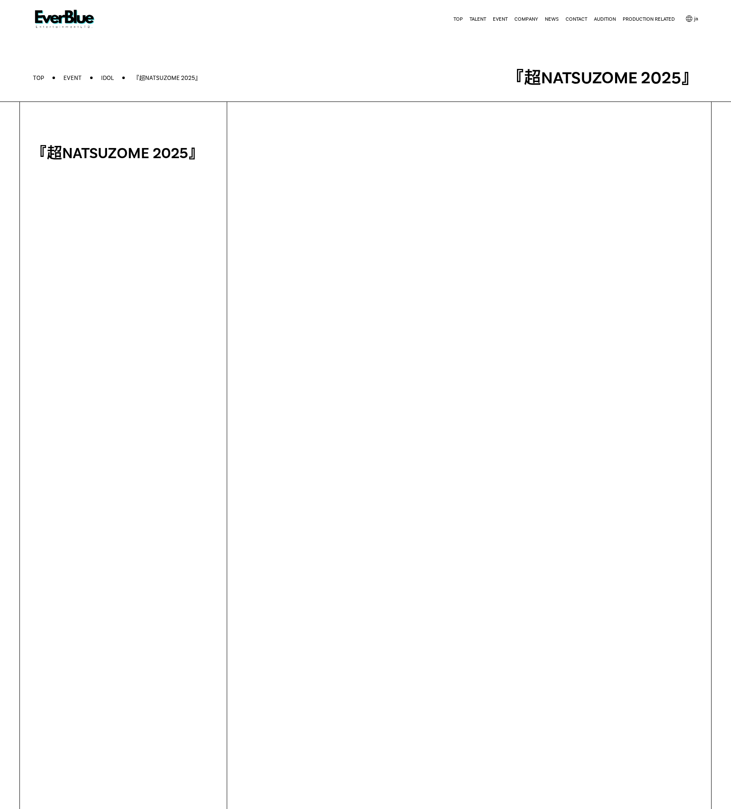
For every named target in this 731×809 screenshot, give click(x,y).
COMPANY (526, 19)
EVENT (500, 19)
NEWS (552, 19)
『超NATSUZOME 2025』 (167, 78)
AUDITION (605, 19)
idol (107, 78)
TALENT (478, 19)
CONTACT (576, 19)
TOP (458, 19)
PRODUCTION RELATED (649, 19)
